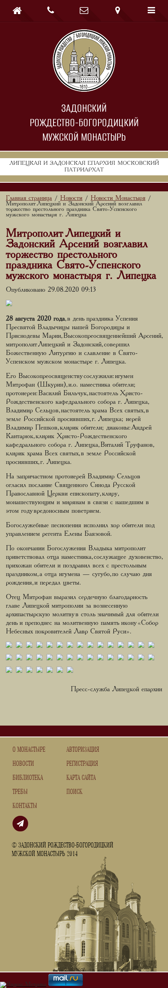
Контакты (25, 806)
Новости (23, 764)
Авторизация (82, 750)
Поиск (74, 792)
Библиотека (28, 778)
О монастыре (29, 750)
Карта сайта (81, 778)
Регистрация (82, 764)
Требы (20, 792)
